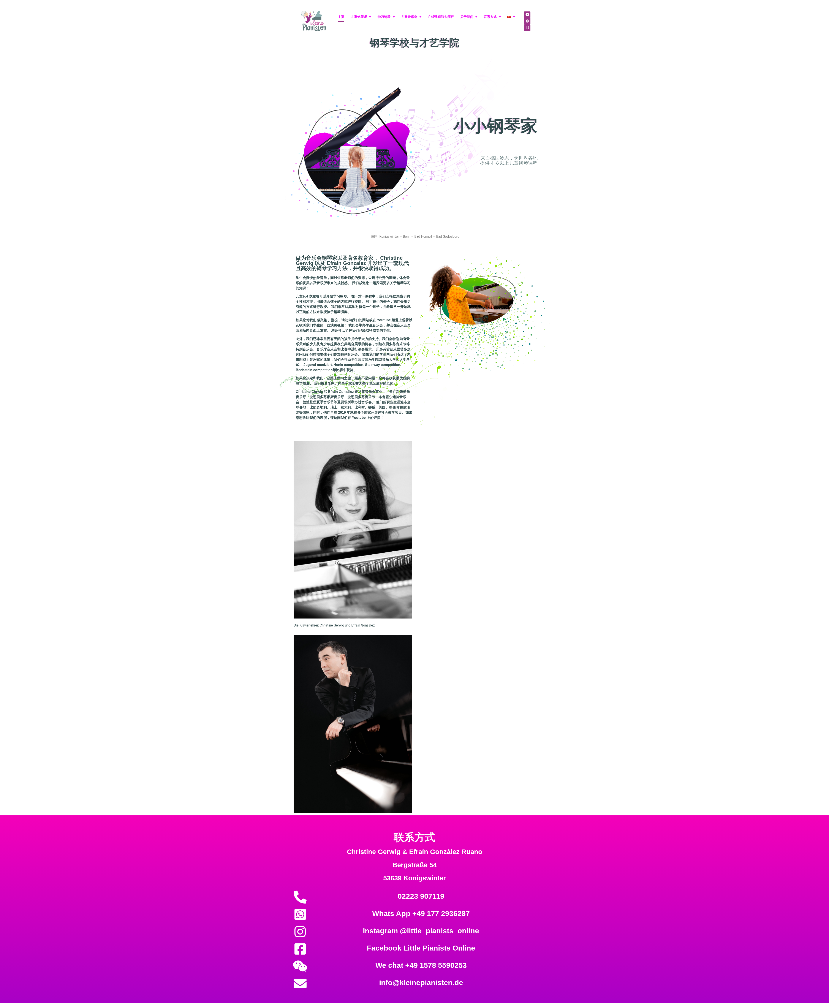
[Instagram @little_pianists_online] (300, 931)
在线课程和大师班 (441, 17)
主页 (341, 17)
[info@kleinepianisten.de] (300, 983)
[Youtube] (527, 14)
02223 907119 (421, 896)
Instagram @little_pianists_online (421, 931)
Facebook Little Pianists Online (421, 948)
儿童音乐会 (409, 17)
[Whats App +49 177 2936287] (300, 914)
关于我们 (466, 17)
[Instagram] (527, 27)
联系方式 (490, 17)
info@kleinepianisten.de (421, 982)
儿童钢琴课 (359, 17)
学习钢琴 (384, 17)
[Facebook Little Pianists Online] (300, 949)
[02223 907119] (300, 897)
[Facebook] (527, 21)
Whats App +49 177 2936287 (421, 913)
